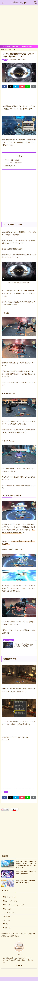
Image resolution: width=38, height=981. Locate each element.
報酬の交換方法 (10, 165)
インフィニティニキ (9, 913)
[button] (4, 86)
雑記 (6, 924)
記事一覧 (7, 928)
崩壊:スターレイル (10, 897)
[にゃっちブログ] (19, 2)
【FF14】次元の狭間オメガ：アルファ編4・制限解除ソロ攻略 (23, 645)
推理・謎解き (8, 916)
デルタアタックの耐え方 (14, 163)
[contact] (21, 966)
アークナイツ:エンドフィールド (14, 905)
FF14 (5, 59)
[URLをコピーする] (33, 86)
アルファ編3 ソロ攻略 (12, 160)
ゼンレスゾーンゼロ (11, 901)
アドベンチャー (8, 920)
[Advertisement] (19, 25)
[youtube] (19, 966)
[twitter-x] (17, 966)
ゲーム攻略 (8, 909)
